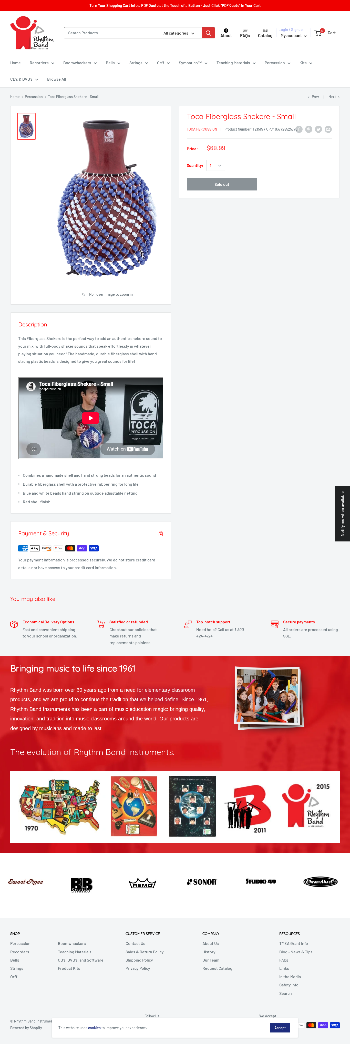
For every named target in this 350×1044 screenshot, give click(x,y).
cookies (94, 1028)
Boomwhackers (77, 62)
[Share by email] (328, 129)
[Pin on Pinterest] (308, 129)
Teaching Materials (233, 62)
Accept (280, 1028)
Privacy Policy (138, 968)
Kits (303, 62)
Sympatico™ (190, 62)
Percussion (275, 62)
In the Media (290, 976)
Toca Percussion (202, 129)
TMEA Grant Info (293, 943)
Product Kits (69, 968)
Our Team (210, 959)
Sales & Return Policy (145, 951)
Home (15, 62)
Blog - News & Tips (296, 951)
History (208, 951)
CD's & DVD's (21, 79)
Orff (160, 62)
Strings (135, 62)
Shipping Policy (139, 959)
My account (292, 35)
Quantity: (195, 165)
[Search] (208, 32)
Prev (315, 96)
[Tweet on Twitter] (318, 129)
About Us (210, 943)
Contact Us (135, 943)
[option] (29, 880)
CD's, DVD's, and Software (81, 959)
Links (284, 968)
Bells (110, 62)
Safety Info (288, 984)
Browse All (56, 79)
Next (332, 96)
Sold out (221, 184)
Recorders (39, 62)
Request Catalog (217, 968)
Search (285, 993)
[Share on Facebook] (299, 129)
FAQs (283, 959)
